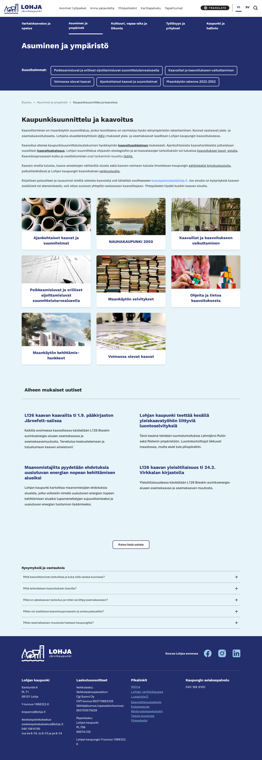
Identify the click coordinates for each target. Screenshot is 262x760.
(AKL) (101, 136)
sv (248, 7)
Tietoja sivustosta (142, 716)
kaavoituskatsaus (51, 151)
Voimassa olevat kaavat (72, 81)
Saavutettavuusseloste (146, 702)
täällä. (128, 156)
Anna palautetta (102, 8)
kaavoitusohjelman (133, 145)
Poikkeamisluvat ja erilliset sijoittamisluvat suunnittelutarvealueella (106, 70)
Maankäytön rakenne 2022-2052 (191, 81)
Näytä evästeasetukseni (147, 711)
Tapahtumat (174, 8)
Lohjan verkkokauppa (147, 692)
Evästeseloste (140, 707)
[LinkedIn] (236, 656)
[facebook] (208, 656)
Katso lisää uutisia (131, 545)
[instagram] (222, 656)
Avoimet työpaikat (72, 8)
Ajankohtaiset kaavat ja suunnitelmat (128, 81)
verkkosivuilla (109, 171)
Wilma (135, 687)
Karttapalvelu (151, 8)
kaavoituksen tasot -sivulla (217, 151)
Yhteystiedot (127, 8)
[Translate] (215, 8)
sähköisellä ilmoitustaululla (210, 165)
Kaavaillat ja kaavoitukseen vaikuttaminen (201, 70)
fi (238, 7)
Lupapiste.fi (139, 696)
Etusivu (26, 102)
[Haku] (255, 8)
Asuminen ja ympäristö (78, 25)
